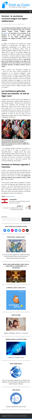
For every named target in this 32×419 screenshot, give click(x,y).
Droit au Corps (14, 24)
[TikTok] (27, 230)
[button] (30, 11)
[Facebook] (4, 230)
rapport (6, 33)
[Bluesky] (16, 230)
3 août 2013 (5, 24)
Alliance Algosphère (19, 382)
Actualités (22, 24)
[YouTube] (23, 230)
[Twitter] (8, 230)
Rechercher (4, 217)
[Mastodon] (19, 230)
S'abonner (20, 384)
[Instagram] (12, 230)
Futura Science (10, 196)
